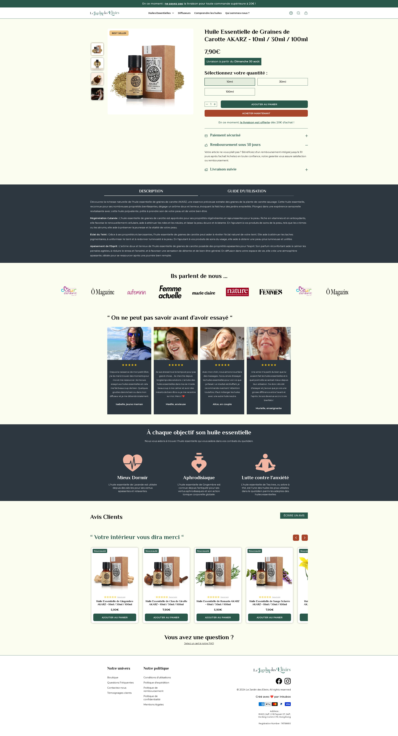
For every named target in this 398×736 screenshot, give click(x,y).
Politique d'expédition (156, 682)
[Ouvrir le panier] (306, 13)
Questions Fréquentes (120, 682)
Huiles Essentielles (159, 13)
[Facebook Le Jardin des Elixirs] (279, 681)
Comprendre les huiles (208, 13)
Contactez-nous (116, 687)
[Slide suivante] (305, 538)
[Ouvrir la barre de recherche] (298, 13)
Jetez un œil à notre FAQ (199, 643)
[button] (110, 597)
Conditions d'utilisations (157, 677)
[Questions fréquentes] (291, 13)
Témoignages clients (119, 692)
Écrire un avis (294, 515)
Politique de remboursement (153, 689)
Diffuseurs (184, 13)
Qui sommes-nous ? (237, 13)
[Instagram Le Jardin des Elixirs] (288, 681)
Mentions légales (153, 704)
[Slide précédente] (296, 538)
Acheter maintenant (256, 113)
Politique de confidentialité (151, 698)
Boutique (112, 677)
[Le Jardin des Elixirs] (104, 13)
